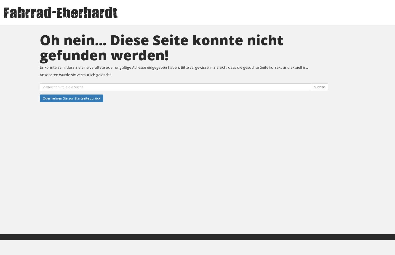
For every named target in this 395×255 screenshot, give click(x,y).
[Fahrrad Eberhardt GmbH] (84, 12)
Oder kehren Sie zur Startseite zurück (71, 98)
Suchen (319, 87)
